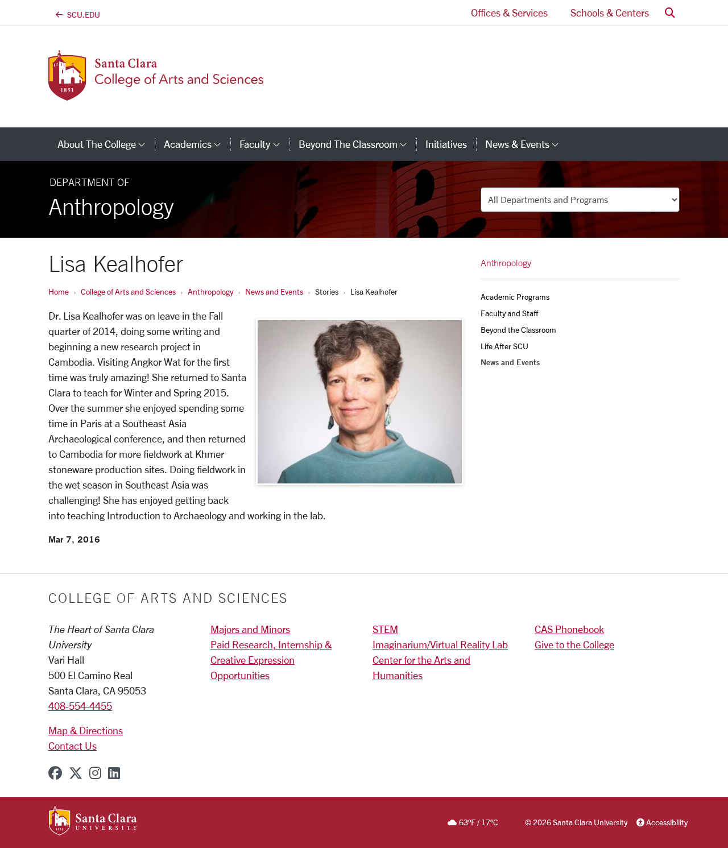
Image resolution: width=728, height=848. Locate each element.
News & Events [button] (526, 144)
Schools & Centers (609, 12)
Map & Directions (85, 730)
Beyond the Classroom (518, 329)
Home (58, 291)
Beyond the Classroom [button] (357, 144)
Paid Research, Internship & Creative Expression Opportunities (271, 660)
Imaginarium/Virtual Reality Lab (440, 644)
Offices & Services (509, 12)
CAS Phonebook (569, 629)
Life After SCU (504, 346)
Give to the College (574, 644)
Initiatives (446, 144)
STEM (385, 629)
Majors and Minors (250, 629)
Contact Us (72, 745)
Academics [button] (197, 144)
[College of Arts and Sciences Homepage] (157, 94)
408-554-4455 (80, 706)
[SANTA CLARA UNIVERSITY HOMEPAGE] (93, 822)
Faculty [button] (264, 144)
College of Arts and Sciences (128, 291)
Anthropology (210, 291)
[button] (670, 13)
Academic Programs (515, 296)
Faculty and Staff (509, 313)
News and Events (274, 291)
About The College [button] (106, 144)
